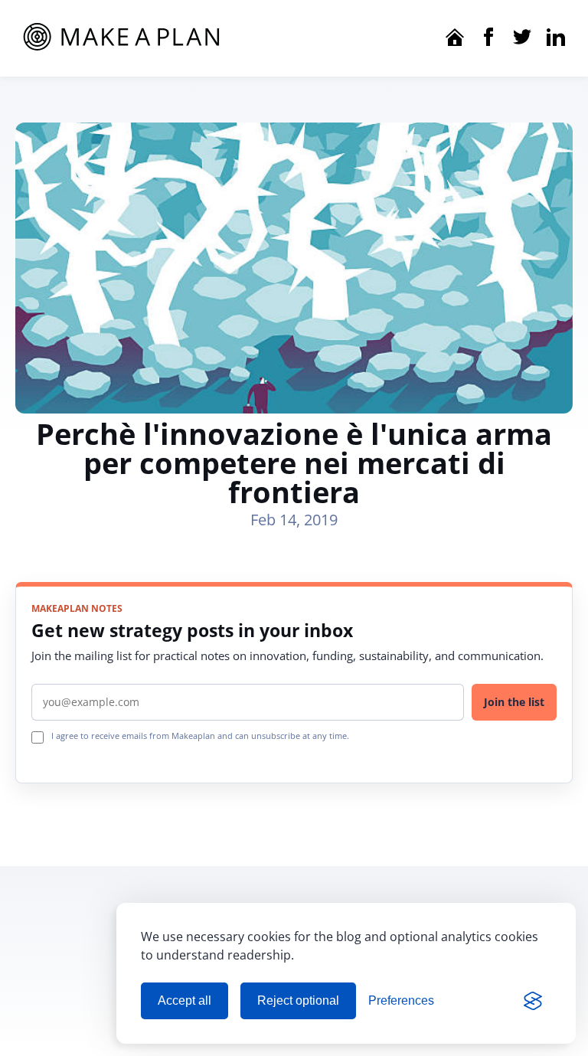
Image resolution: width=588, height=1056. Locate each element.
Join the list (514, 702)
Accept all (184, 1000)
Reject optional (298, 1000)
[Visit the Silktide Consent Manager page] (532, 1000)
